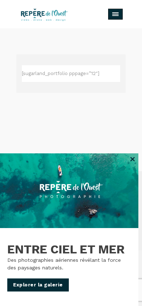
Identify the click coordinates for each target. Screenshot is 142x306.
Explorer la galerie (38, 285)
